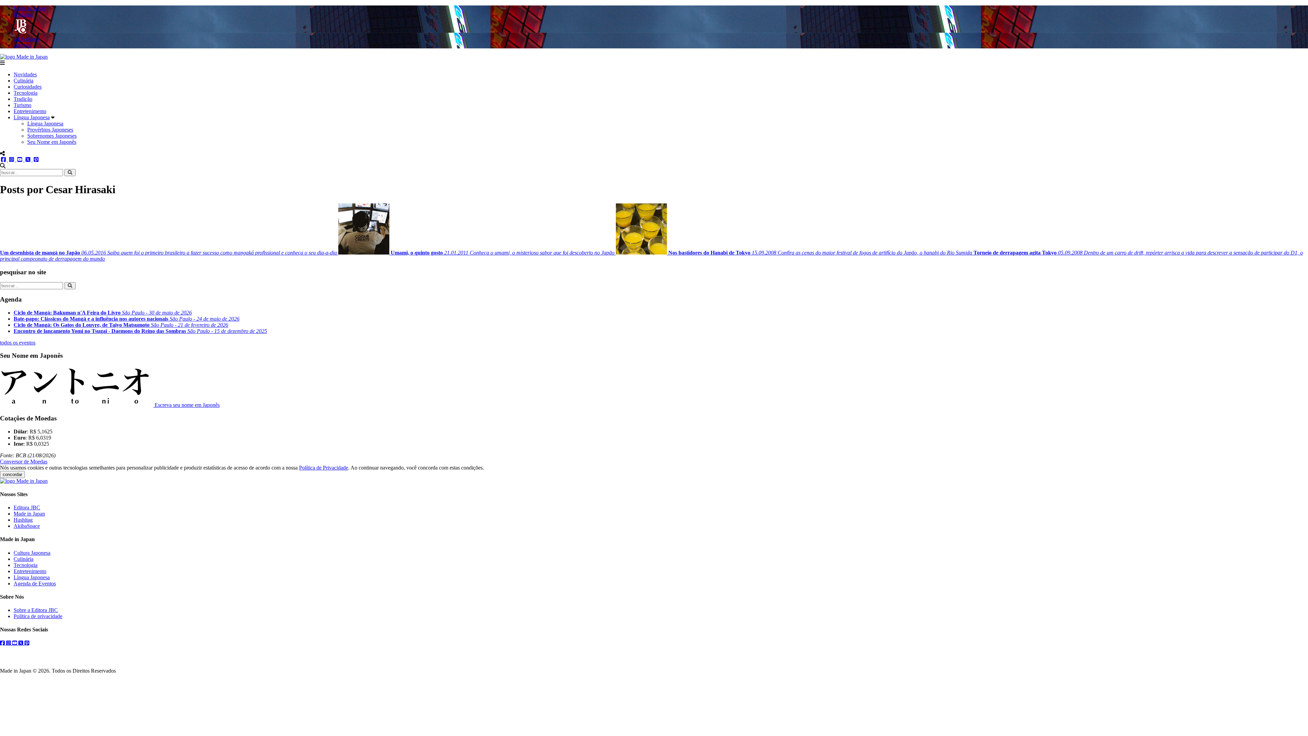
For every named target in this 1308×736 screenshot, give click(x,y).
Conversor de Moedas (23, 461)
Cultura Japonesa (32, 553)
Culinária (23, 80)
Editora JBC (27, 507)
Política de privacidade (38, 616)
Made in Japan (29, 514)
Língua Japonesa (32, 117)
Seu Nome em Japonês (51, 142)
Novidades (25, 74)
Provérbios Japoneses (50, 130)
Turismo (22, 105)
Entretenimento (30, 111)
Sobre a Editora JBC (36, 610)
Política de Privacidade (323, 468)
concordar (12, 474)
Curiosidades (28, 87)
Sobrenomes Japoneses (52, 136)
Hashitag (23, 520)
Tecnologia (25, 93)
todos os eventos (17, 343)
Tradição (23, 99)
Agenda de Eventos (35, 583)
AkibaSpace (27, 526)
